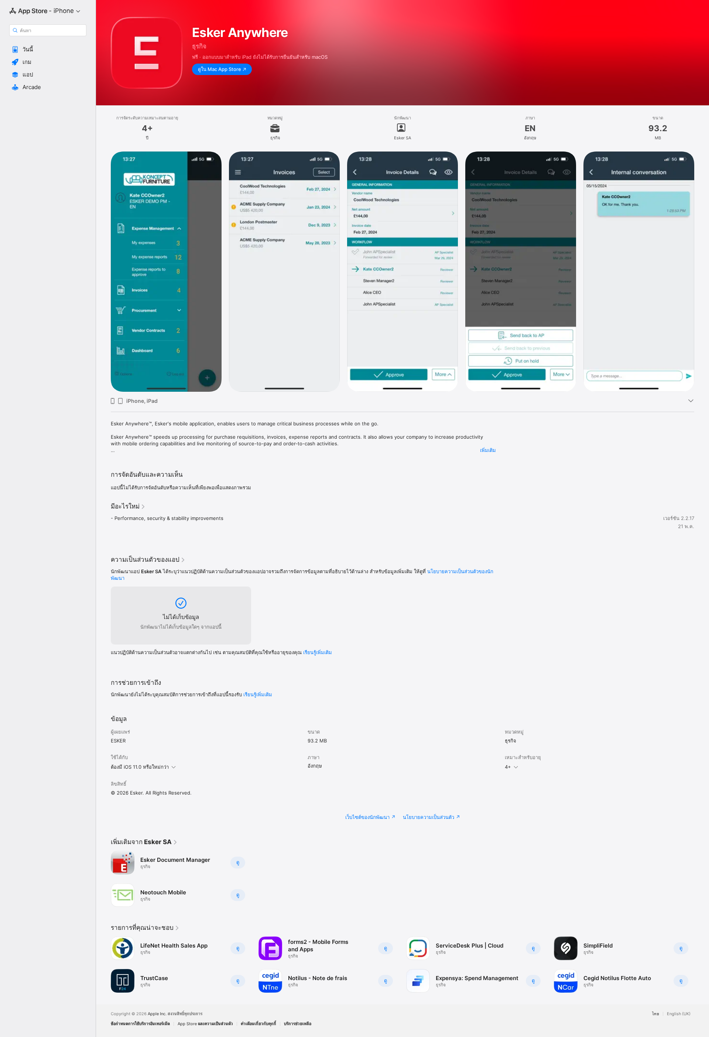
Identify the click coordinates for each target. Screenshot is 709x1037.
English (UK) (679, 1014)
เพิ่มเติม (488, 450)
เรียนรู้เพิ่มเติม (317, 652)
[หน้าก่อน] (103, 271)
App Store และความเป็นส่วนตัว (205, 1024)
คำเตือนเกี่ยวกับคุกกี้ (258, 1024)
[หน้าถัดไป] (701, 271)
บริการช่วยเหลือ (297, 1024)
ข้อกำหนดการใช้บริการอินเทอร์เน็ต (140, 1024)
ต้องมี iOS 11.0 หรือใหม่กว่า (140, 767)
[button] (48, 49)
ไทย (655, 1014)
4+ (508, 767)
